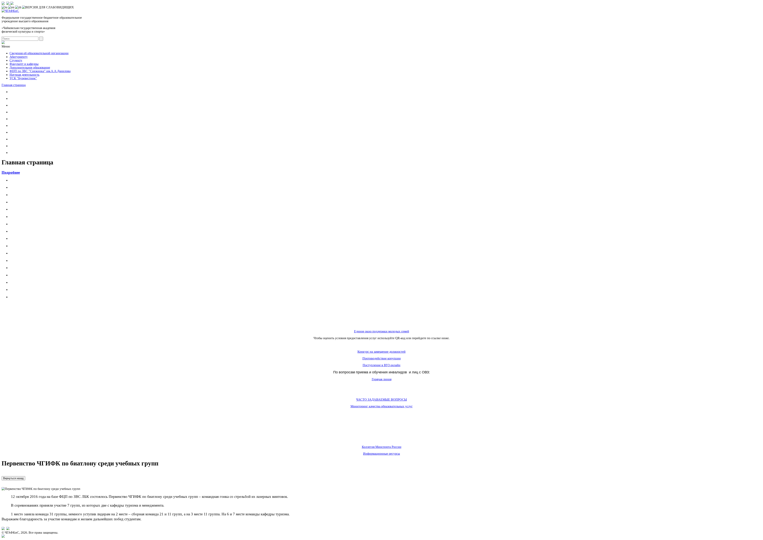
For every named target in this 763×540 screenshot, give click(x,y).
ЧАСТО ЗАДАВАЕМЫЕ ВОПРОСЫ (381, 399)
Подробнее (11, 172)
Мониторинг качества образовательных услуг (382, 406)
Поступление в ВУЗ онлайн (381, 365)
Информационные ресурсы (381, 453)
